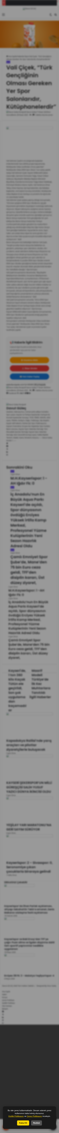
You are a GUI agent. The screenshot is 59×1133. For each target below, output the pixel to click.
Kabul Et (23, 1123)
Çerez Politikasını (34, 1116)
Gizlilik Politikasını (16, 1116)
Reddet (36, 1123)
